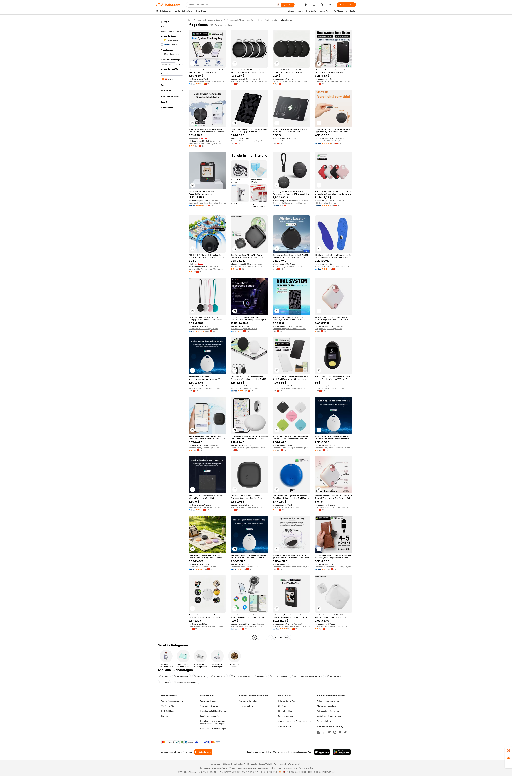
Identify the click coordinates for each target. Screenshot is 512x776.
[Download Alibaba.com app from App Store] (322, 752)
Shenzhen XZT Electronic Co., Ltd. (202, 567)
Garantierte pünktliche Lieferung (213, 711)
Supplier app (252, 752)
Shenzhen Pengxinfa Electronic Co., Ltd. (247, 266)
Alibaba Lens (167, 752)
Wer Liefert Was (294, 764)
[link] (508, 750)
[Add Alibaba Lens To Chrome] (203, 752)
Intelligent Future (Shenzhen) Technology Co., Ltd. (333, 81)
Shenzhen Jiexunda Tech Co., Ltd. (244, 388)
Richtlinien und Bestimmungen (213, 729)
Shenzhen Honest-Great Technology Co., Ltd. (207, 203)
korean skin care (183, 676)
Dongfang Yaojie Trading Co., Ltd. (328, 329)
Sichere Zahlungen (208, 701)
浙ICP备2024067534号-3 (324, 772)
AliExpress (215, 764)
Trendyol (282, 764)
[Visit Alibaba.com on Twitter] (329, 732)
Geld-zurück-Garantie (209, 706)
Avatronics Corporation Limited (244, 329)
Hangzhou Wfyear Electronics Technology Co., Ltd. (291, 81)
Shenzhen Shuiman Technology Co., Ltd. (289, 388)
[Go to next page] (291, 637)
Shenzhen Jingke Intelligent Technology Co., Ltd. (291, 567)
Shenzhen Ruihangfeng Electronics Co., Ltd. (249, 81)
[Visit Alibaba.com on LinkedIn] (324, 732)
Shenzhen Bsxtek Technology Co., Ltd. (246, 141)
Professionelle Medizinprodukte (240, 20)
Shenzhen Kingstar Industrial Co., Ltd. (288, 266)
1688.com (226, 764)
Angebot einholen (246, 706)
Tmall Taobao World (241, 764)
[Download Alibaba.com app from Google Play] (342, 752)
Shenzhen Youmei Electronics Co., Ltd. (204, 388)
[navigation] (171, 329)
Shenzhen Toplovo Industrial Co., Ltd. (330, 388)
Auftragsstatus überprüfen (328, 711)
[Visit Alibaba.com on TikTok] (345, 732)
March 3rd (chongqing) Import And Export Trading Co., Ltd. (249, 448)
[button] (277, 4)
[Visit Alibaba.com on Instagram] (334, 732)
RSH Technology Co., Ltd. (325, 203)
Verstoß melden (284, 726)
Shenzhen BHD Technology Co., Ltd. (203, 329)
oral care (165, 682)
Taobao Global (265, 764)
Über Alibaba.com (169, 695)
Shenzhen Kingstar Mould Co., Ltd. (245, 567)
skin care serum (220, 676)
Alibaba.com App (303, 752)
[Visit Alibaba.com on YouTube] (340, 732)
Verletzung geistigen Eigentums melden (294, 721)
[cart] (315, 5)
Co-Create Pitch (168, 706)
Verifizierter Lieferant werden (329, 716)
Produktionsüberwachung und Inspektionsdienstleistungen (212, 722)
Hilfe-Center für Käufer (287, 701)
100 (286, 638)
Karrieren (165, 716)
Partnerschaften (324, 721)
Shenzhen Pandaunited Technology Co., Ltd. (207, 81)
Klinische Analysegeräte (267, 20)
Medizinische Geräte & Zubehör (210, 20)
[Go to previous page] (249, 637)
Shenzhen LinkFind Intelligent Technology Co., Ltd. (207, 269)
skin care (165, 676)
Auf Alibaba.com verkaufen (328, 701)
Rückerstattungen (285, 716)
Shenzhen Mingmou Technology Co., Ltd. (290, 507)
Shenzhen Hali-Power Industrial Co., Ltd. (289, 203)
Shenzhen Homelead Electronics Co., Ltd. (332, 266)
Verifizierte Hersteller (248, 701)
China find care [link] (287, 20)
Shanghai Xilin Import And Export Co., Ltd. (332, 507)
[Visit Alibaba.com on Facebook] (318, 732)
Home (190, 20)
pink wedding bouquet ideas (187, 682)
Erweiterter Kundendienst (211, 716)
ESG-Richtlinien (167, 711)
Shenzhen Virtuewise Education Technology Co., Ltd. (291, 141)
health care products (242, 676)
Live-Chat (282, 706)
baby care (261, 676)
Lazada (254, 764)
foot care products (280, 676)
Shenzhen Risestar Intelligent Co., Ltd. (246, 507)
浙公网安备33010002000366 (299, 772)
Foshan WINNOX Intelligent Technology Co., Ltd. (291, 448)
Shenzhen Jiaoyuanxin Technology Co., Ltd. (332, 448)
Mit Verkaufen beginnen (327, 706)
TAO (274, 764)
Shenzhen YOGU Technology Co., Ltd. (330, 141)
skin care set (201, 676)
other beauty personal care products (308, 676)
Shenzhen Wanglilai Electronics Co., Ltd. (289, 329)
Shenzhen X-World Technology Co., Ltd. (205, 143)
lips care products (336, 676)
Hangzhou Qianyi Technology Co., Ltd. (204, 448)
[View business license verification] (280, 772)
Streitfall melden (285, 711)
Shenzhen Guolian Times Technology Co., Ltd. (207, 507)
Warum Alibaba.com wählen (172, 701)
